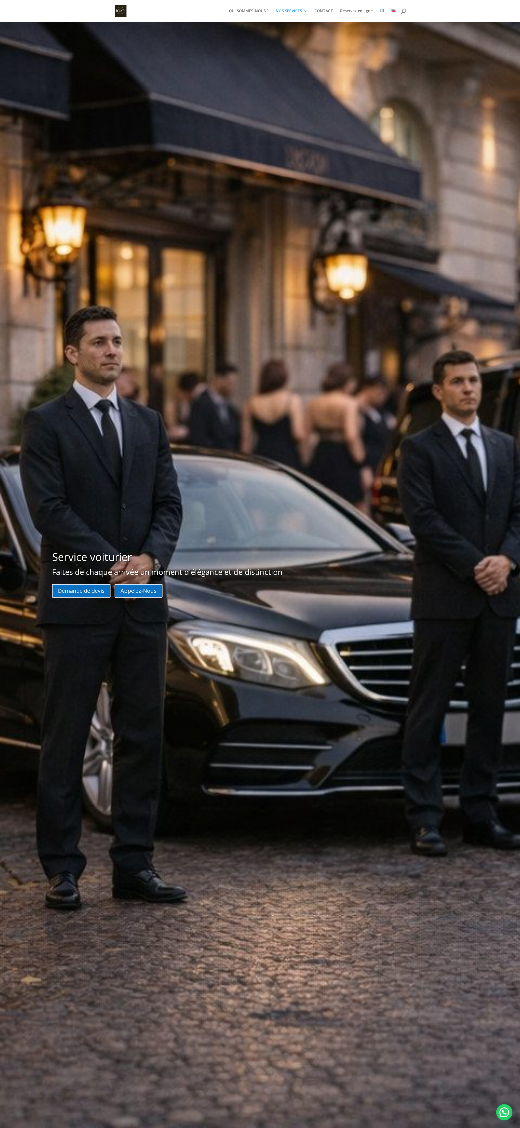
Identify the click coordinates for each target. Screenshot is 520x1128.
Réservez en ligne (356, 11)
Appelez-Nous (139, 590)
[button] (504, 1112)
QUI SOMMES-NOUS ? (249, 11)
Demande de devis (81, 590)
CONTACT (323, 11)
